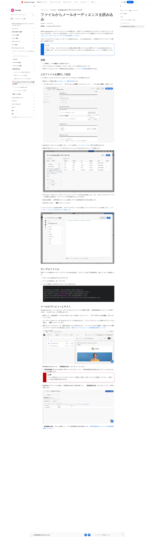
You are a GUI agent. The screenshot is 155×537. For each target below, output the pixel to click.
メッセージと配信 (15, 35)
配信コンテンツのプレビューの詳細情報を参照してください (89, 328)
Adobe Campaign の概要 (17, 31)
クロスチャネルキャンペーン (17, 97)
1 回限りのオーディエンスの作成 (22, 78)
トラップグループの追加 (20, 90)
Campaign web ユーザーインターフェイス (70, 10)
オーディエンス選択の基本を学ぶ (22, 72)
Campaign (53, 10)
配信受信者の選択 (16, 69)
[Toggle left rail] (34, 6)
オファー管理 (14, 44)
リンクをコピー (134, 10)
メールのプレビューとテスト (128, 26)
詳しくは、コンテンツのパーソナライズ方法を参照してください (60, 35)
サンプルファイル (83, 145)
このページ (99, 50)
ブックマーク (125, 10)
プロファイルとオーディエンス (18, 48)
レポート (13, 107)
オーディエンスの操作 (17, 65)
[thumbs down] (89, 535)
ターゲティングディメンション (21, 56)
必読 (122, 16)
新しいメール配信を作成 (67, 81)
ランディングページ (16, 41)
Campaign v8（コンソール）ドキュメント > (22, 117)
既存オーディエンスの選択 (20, 75)
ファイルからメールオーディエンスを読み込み (24, 82)
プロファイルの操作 (17, 62)
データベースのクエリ (16, 104)
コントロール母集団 (81, 68)
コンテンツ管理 (15, 38)
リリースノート (15, 28)
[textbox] (22, 14)
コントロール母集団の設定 (20, 87)
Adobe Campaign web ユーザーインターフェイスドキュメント (23, 24)
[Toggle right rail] (120, 6)
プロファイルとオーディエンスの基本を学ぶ (23, 52)
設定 (13, 113)
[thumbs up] (85, 535)
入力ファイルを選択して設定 (128, 20)
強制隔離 (15, 59)
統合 (13, 110)
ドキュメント (44, 10)
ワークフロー (14, 100)
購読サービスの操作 (17, 94)
